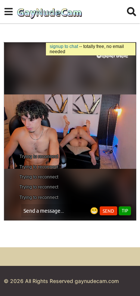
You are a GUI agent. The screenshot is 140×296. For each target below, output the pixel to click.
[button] (8, 11)
